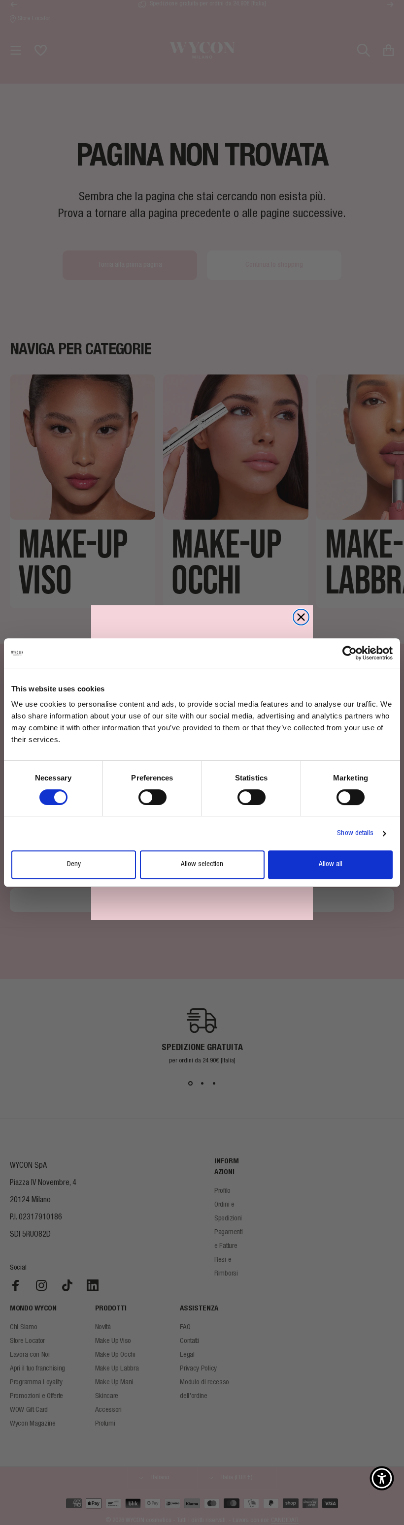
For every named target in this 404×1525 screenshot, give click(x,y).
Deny (74, 864)
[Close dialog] (301, 617)
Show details (355, 833)
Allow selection (202, 864)
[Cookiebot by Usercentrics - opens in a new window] (349, 653)
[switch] (152, 797)
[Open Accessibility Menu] (382, 1478)
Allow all (330, 864)
